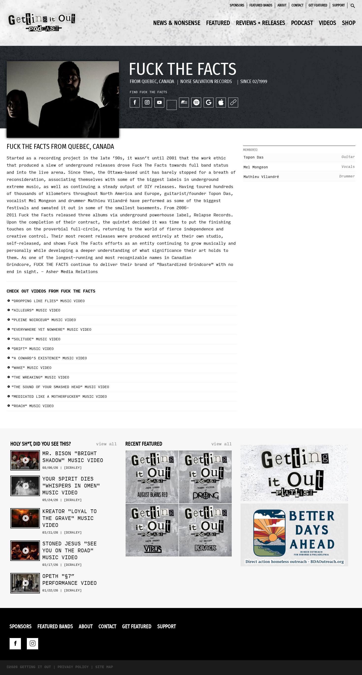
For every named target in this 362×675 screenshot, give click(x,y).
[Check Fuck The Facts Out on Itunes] (221, 102)
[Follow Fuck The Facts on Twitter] (172, 105)
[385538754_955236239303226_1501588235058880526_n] (294, 536)
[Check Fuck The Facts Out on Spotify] (196, 102)
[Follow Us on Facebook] (15, 644)
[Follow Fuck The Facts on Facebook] (135, 102)
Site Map (104, 667)
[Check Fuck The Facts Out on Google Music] (209, 102)
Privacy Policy (73, 667)
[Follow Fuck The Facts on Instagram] (147, 102)
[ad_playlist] (294, 474)
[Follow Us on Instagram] (32, 644)
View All (106, 444)
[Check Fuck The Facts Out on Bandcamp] (184, 102)
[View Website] (233, 102)
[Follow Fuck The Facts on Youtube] (159, 102)
